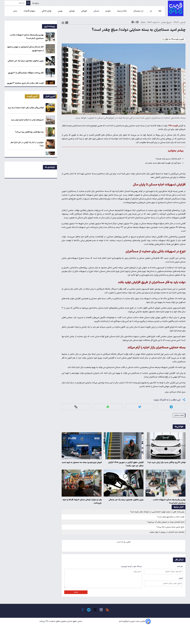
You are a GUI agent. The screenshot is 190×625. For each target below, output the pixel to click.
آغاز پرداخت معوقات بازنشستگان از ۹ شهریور (26, 72)
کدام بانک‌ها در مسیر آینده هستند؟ (168, 158)
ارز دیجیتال (138, 11)
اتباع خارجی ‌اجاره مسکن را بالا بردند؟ (170, 527)
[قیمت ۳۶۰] (175, 8)
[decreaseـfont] (132, 22)
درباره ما (35, 3)
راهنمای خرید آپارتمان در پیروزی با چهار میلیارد (166, 532)
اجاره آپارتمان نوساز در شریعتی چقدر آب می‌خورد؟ (165, 522)
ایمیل (181, 578)
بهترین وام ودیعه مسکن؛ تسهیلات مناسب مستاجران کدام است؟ (169, 501)
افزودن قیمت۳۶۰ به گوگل (174, 39)
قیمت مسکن (178, 415)
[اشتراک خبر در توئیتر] (139, 407)
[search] (28, 3)
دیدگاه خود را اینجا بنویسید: (131, 566)
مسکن (97, 11)
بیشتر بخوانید (176, 151)
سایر (15, 11)
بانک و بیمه (122, 11)
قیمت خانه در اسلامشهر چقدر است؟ (170, 517)
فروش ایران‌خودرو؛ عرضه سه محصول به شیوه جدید (82, 462)
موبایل (72, 11)
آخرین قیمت (32, 96)
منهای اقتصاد (30, 11)
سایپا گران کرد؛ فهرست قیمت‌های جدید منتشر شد (163, 163)
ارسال (76, 592)
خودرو (108, 11)
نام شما (180, 566)
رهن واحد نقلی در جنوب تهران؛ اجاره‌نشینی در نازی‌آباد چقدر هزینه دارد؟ (157, 512)
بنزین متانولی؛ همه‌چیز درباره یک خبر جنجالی (126, 499)
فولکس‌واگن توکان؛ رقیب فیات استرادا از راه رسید (26, 107)
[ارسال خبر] (66, 22)
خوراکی (84, 11)
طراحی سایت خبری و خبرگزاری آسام (132, 621)
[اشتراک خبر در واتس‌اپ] (108, 407)
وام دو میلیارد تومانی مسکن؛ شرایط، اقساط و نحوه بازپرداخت (82, 501)
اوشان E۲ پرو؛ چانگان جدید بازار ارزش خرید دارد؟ (166, 462)
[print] (63, 22)
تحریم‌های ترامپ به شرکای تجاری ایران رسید (27, 119)
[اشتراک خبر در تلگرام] (171, 407)
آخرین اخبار (50, 96)
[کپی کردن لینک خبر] (75, 407)
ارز (151, 11)
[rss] (107, 610)
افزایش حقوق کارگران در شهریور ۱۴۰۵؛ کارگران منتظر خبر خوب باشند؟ (125, 464)
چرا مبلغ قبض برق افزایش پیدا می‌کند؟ (29, 132)
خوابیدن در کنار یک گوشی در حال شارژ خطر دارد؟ (27, 144)
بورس (60, 11)
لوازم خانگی (47, 11)
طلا (160, 11)
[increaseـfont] (137, 22)
